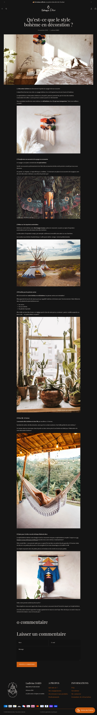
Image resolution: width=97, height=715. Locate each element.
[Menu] (2, 9)
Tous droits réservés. (20, 712)
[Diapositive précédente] (4, 2)
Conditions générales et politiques (48, 712)
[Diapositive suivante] (91, 2)
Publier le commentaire (27, 664)
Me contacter (76, 694)
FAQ (72, 688)
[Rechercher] (6, 9)
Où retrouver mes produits (58, 694)
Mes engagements (54, 691)
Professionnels (53, 697)
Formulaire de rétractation (81, 697)
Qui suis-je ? (52, 688)
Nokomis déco (11, 712)
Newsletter (75, 691)
